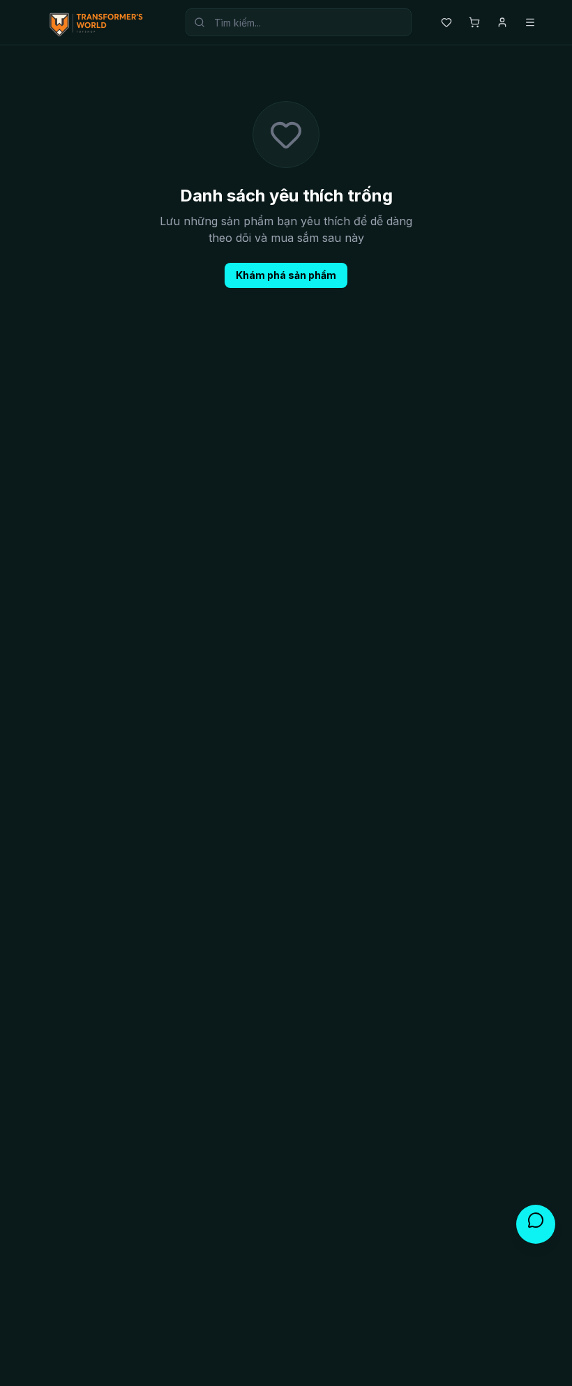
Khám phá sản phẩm (286, 275)
